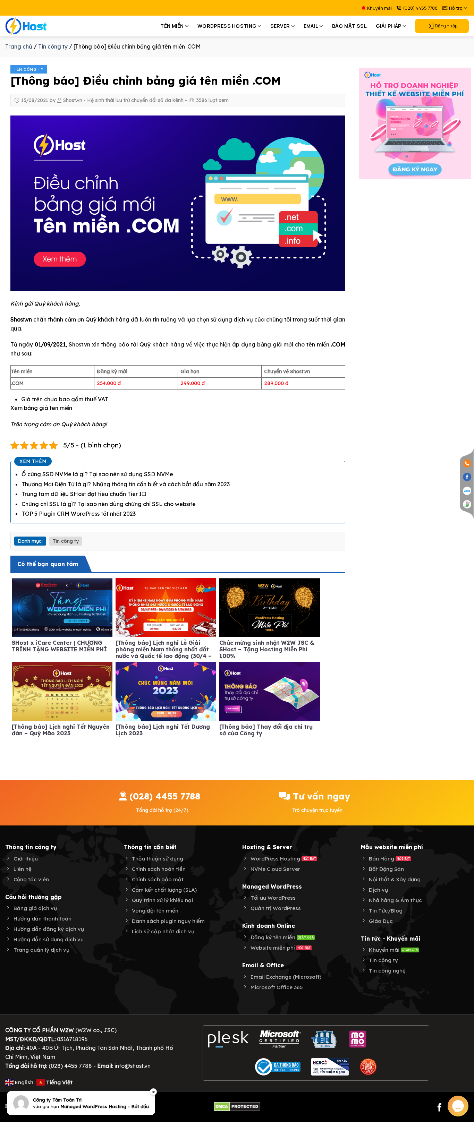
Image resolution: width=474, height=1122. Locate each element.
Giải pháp (388, 26)
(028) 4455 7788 (420, 8)
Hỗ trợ (456, 8)
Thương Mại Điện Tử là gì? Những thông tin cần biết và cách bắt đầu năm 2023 (126, 484)
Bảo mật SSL (349, 26)
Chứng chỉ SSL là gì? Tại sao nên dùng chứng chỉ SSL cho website (109, 503)
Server (280, 26)
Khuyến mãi (379, 8)
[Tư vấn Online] (467, 503)
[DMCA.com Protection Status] (237, 1106)
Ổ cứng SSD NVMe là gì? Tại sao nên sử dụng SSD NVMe (97, 474)
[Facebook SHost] (467, 476)
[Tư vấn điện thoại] (467, 463)
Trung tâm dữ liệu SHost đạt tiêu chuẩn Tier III (84, 493)
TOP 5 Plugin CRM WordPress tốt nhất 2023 (79, 513)
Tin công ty (53, 46)
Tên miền (172, 26)
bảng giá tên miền (48, 407)
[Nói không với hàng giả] (368, 1067)
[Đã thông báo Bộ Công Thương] (278, 1067)
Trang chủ (18, 46)
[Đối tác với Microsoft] (280, 1039)
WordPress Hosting (226, 26)
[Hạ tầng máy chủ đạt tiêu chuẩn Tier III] (325, 1039)
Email (311, 26)
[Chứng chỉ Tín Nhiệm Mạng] (330, 1067)
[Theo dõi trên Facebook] (439, 1108)
